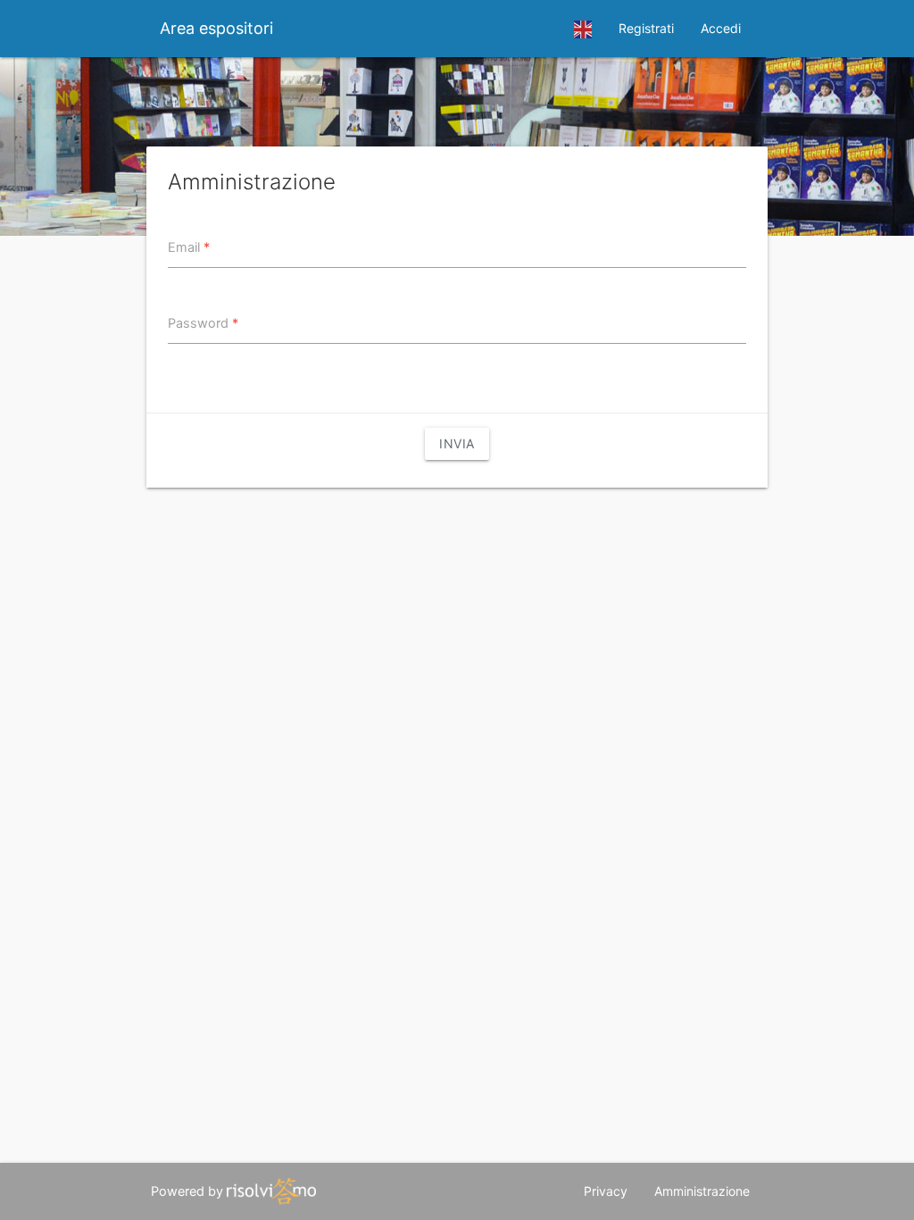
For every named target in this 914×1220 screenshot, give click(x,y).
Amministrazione (702, 1191)
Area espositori (216, 28)
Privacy (605, 1191)
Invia (457, 443)
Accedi (721, 28)
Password (203, 323)
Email (189, 247)
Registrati (646, 28)
